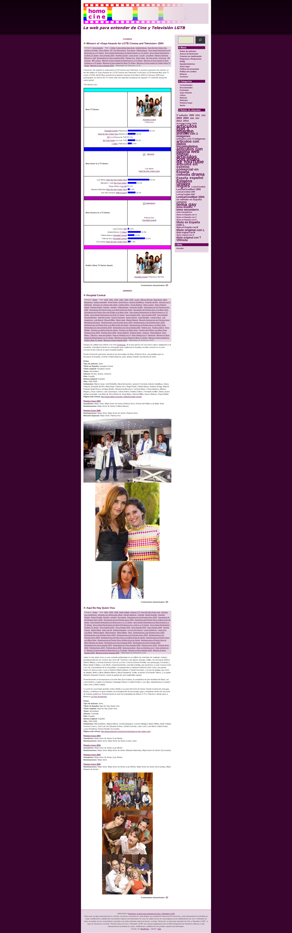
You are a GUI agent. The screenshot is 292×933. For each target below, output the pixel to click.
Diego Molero (104, 50)
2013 (179, 121)
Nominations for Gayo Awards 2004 (110, 58)
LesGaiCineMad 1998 (188, 189)
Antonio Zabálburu (136, 302)
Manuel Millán (109, 320)
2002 (203, 115)
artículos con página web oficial (189, 151)
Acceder (180, 248)
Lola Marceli (98, 320)
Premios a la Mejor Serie (128, 330)
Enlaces (183, 74)
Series (182, 105)
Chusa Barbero (136, 305)
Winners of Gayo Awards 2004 (102, 65)
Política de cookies (188, 72)
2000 (191, 115)
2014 (186, 121)
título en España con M (187, 227)
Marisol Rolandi (132, 320)
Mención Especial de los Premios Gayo (154, 320)
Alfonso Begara (146, 300)
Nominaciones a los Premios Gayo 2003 (148, 632)
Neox (130, 632)
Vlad (159, 929)
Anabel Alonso (141, 48)
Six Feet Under (151, 58)
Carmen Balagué (130, 615)
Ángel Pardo (113, 302)
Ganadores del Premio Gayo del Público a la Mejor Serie (106, 312)
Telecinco (94, 335)
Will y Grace (96, 60)
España (182, 178)
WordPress (145, 929)
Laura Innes (133, 55)
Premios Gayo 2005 (108, 333)
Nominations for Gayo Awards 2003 (118, 643)
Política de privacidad (189, 69)
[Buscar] (200, 40)
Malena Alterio (98, 632)
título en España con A (186, 215)
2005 (192, 118)
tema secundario (187, 209)
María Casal (120, 320)
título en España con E (186, 220)
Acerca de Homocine (189, 54)
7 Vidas (112, 48)
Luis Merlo (150, 55)
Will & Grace (121, 193)
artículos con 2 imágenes (187, 135)
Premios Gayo (186, 103)
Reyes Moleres (123, 333)
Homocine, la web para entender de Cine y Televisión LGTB (151, 914)
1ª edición (182, 115)
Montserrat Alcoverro (92, 322)
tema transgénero (184, 212)
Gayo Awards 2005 (148, 315)
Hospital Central (121, 55)
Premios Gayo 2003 (149, 645)
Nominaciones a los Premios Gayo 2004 (116, 322)
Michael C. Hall (90, 58)
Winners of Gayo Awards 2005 (107, 653)
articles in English (91, 50)
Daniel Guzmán (151, 615)
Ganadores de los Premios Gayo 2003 (142, 617)
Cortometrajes (186, 85)
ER (111, 50)
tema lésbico (184, 207)
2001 (197, 115)
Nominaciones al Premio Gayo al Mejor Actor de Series (119, 640)
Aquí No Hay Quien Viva (157, 48)
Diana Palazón (160, 305)
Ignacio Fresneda (118, 317)
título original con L (190, 230)
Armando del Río (151, 302)
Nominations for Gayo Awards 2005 (126, 327)
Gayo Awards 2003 (107, 627)
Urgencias (162, 58)
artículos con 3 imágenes (190, 139)
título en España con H (122, 335)
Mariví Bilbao (122, 632)
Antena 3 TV (135, 612)
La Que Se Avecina (135, 630)
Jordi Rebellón (143, 317)
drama (197, 174)
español (196, 177)
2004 (186, 118)
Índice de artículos (188, 51)
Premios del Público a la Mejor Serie (153, 330)
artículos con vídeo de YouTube (190, 159)
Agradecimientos (187, 64)
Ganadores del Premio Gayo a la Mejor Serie (150, 310)
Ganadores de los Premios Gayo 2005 (119, 620)
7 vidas (114, 144)
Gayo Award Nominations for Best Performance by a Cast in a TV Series (121, 625)
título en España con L (188, 223)
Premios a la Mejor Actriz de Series (104, 330)
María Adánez (110, 632)
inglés (183, 186)
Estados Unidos (184, 182)
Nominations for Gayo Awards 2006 (126, 645)
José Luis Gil (107, 630)
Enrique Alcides (96, 307)
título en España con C (186, 217)
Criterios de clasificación (191, 56)
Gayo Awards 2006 (154, 627)
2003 (179, 118)
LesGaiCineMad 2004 (190, 197)
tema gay (186, 204)
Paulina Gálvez (158, 327)
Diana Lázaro (148, 305)
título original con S (185, 235)
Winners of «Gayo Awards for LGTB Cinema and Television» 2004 (124, 43)
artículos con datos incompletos (187, 144)
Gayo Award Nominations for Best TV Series (107, 315)
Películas (184, 100)
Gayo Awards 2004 (107, 55)
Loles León (162, 630)
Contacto (184, 77)
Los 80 (142, 55)
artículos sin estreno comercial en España (187, 168)
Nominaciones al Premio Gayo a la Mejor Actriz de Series (106, 325)
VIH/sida (182, 240)
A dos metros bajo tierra (125, 48)
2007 (197, 118)
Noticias (183, 98)
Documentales (186, 88)
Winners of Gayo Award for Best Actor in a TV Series (122, 60)
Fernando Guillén (136, 307)
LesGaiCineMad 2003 (185, 194)
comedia (183, 174)
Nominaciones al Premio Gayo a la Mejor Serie (147, 325)
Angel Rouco (123, 302)
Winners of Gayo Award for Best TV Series (119, 63)
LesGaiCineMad (198, 187)
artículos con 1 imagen (186, 128)
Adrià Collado (124, 612)
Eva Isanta (131, 50)
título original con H (139, 335)
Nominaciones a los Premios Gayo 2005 (149, 322)
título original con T (188, 237)
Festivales (184, 90)
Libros (183, 95)
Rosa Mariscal (155, 333)
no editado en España (189, 199)
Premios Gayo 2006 (113, 648)
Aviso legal (185, 66)
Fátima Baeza (141, 50)
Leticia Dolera (155, 317)
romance (181, 202)
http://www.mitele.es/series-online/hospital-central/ (121, 397)
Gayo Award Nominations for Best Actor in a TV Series (111, 622)
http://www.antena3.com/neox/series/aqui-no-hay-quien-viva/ (126, 731)
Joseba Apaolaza (119, 630)
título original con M (185, 232)
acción (137, 300)
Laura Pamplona (150, 630)
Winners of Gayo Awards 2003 (140, 650)
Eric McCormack (120, 50)
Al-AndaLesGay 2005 (186, 123)
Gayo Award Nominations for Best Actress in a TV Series (127, 53)
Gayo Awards (186, 93)
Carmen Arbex (123, 305)
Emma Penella (96, 617)
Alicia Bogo (157, 300)
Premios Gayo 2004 (92, 333)
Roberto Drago (135, 333)
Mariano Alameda (161, 55)
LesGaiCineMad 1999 (185, 192)
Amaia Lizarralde (100, 302)
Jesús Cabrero (131, 317)
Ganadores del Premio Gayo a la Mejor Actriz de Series (110, 310)
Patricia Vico (130, 58)
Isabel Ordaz (96, 630)
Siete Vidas (140, 58)
